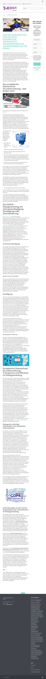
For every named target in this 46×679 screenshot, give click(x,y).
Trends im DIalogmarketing (35, 650)
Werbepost (33, 656)
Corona (33, 604)
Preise (32, 641)
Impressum (33, 665)
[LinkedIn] (42, 1)
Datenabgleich (38, 604)
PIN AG (37, 635)
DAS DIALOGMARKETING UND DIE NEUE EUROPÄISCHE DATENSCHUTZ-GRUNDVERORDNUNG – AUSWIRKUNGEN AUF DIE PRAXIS (15, 42)
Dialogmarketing (7, 216)
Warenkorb (38, 654)
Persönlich (32, 635)
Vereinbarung (39, 652)
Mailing (33, 624)
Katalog (41, 616)
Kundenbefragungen (34, 621)
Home (4, 14)
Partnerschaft (33, 633)
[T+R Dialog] (10, 8)
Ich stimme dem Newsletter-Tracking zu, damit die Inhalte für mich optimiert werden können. (37, 58)
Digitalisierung (39, 611)
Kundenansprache (34, 618)
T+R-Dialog (35, 646)
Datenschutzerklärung (37, 70)
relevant (36, 641)
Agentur (32, 600)
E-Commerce (38, 613)
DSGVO (32, 613)
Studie (33, 643)
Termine (33, 648)
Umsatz (33, 652)
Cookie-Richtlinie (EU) (35, 672)
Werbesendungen (34, 658)
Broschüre (33, 602)
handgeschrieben (39, 614)
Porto (32, 637)
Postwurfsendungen (38, 639)
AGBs (32, 667)
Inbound (32, 616)
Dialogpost (33, 611)
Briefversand (38, 600)
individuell (36, 616)
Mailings (34, 627)
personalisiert (39, 633)
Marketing (33, 629)
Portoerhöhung (38, 637)
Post (32, 639)
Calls (37, 602)
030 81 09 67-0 (28, 3)
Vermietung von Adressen (19, 420)
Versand (32, 654)
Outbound (34, 631)
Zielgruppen (5, 224)
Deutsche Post (35, 607)
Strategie (40, 641)
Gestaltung (33, 614)
